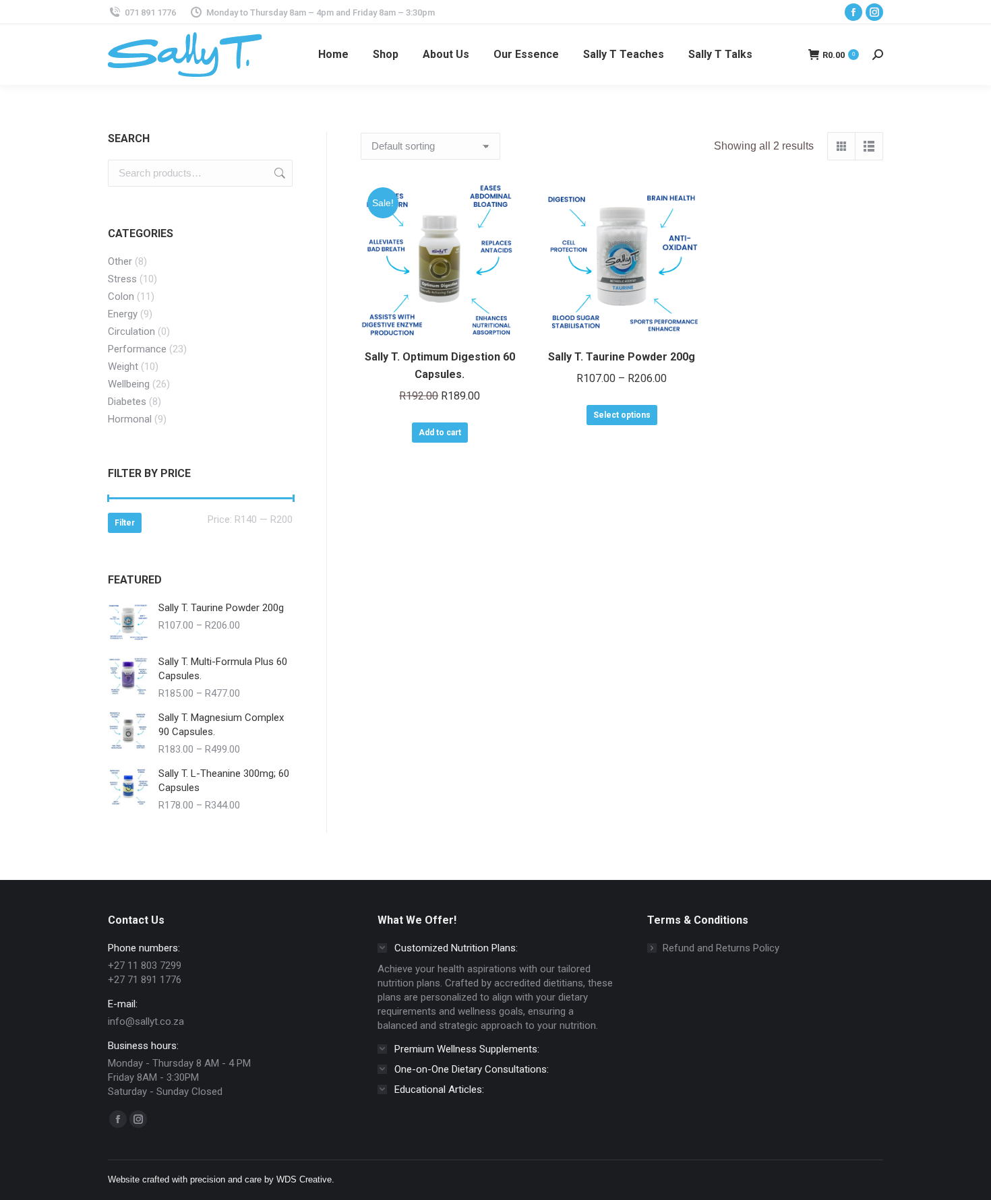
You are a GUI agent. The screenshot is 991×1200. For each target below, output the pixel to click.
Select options (622, 415)
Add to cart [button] (440, 432)
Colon (121, 296)
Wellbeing (129, 384)
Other (120, 261)
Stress (122, 279)
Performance (137, 349)
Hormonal (130, 419)
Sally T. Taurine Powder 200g (621, 356)
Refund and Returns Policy (721, 948)
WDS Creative (304, 1179)
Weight (123, 366)
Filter (125, 523)
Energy (123, 314)
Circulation (131, 331)
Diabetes (127, 402)
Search (278, 173)
